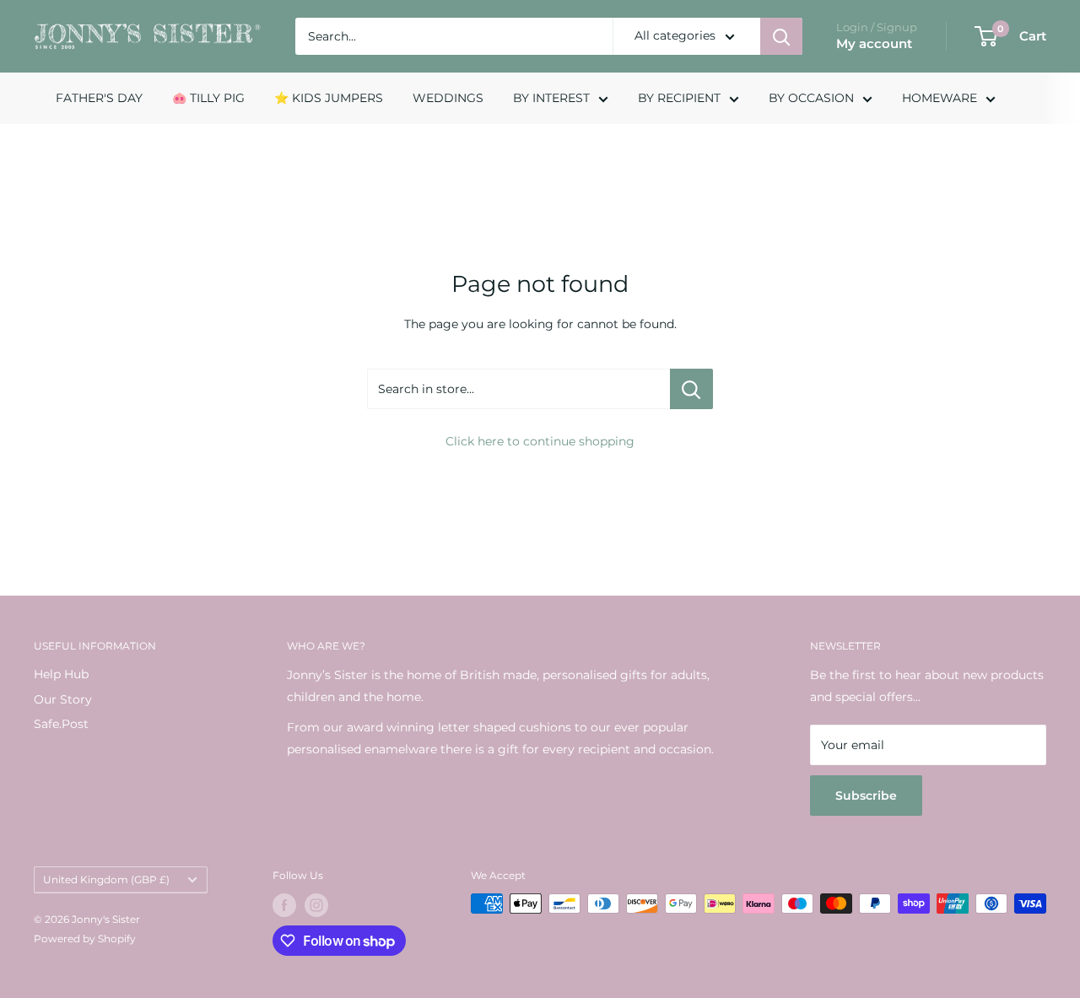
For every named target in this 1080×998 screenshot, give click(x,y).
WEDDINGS (448, 97)
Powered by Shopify (85, 938)
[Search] (781, 36)
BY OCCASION (811, 97)
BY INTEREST (551, 97)
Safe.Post (61, 723)
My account (874, 43)
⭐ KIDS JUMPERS (328, 97)
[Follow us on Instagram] (316, 905)
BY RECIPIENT (679, 97)
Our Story (63, 699)
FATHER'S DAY (99, 97)
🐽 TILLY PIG (208, 97)
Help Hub (61, 674)
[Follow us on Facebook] (284, 905)
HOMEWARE (939, 97)
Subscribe (866, 795)
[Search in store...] (691, 389)
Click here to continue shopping (540, 441)
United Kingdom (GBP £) (106, 879)
